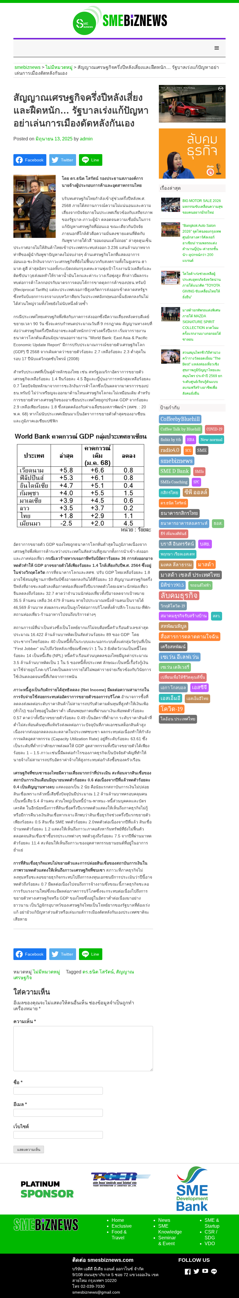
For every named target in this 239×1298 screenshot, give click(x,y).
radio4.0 (170, 450)
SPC (196, 482)
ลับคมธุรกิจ (179, 595)
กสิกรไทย (169, 492)
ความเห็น (24, 1021)
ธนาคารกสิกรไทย (179, 513)
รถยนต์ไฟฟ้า (200, 585)
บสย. (205, 544)
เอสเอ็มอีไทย (197, 698)
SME (202, 450)
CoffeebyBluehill (180, 419)
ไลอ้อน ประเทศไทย (178, 719)
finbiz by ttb (171, 439)
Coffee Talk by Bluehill (181, 429)
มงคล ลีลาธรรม (176, 564)
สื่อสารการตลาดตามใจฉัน (190, 637)
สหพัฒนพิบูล (174, 626)
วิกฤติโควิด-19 (173, 606)
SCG (188, 450)
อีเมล (20, 1104)
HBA (190, 440)
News (164, 1220)
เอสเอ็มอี (170, 698)
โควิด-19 (172, 708)
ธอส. (218, 523)
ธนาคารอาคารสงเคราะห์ (184, 523)
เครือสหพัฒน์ (173, 646)
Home (118, 1220)
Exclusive (122, 1226)
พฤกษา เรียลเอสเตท (178, 554)
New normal (211, 439)
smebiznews (177, 461)
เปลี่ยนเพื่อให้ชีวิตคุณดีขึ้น (183, 677)
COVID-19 (214, 429)
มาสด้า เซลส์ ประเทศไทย (190, 575)
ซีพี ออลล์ (195, 492)
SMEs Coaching (174, 482)
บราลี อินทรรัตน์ (177, 544)
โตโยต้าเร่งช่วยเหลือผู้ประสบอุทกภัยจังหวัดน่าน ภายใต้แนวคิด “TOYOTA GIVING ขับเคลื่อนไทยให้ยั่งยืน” (201, 285)
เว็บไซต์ (21, 1126)
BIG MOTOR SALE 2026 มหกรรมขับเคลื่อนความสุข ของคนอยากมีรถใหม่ (202, 207)
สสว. (216, 616)
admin (86, 138)
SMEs (199, 471)
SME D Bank (175, 471)
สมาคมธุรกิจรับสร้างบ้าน (184, 616)
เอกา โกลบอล (173, 687)
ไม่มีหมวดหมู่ (46, 971)
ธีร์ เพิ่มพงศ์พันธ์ (174, 534)
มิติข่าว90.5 (172, 585)
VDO (210, 1243)
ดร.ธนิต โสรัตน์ (98, 971)
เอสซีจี (199, 687)
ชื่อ (17, 1082)
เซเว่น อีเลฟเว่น (180, 657)
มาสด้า (206, 564)
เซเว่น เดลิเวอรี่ (175, 667)
